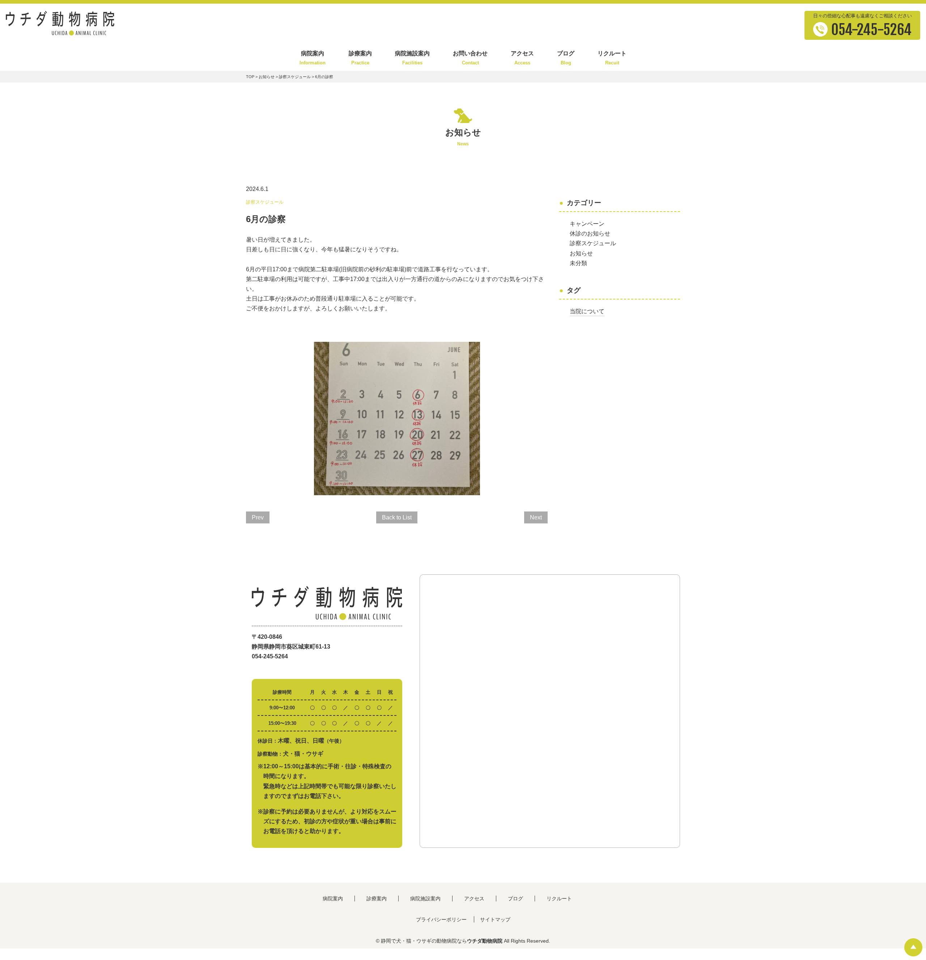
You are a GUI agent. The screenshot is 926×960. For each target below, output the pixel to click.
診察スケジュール (295, 77)
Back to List (397, 517)
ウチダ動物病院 (484, 941)
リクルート (612, 58)
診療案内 (360, 58)
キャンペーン (587, 224)
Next (536, 517)
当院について (587, 311)
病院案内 (313, 58)
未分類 (578, 263)
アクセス (522, 58)
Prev (258, 517)
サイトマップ (495, 919)
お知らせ (267, 77)
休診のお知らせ (590, 233)
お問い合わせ (470, 58)
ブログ (565, 58)
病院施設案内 (412, 58)
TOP (250, 77)
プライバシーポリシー (441, 919)
